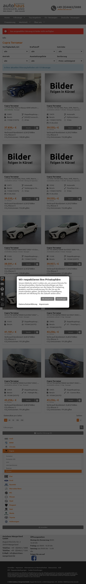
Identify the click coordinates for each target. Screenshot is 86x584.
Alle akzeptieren (47, 299)
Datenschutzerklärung (28, 304)
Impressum (44, 304)
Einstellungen (61, 299)
